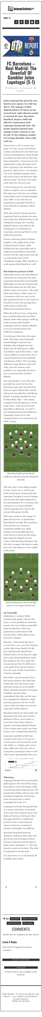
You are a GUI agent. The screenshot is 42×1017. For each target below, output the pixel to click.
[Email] (32, 22)
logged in (19, 947)
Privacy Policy (21, 999)
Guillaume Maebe (27, 88)
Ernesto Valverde (29, 919)
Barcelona (15, 919)
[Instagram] (27, 22)
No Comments (20, 91)
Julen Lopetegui (14, 923)
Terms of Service (21, 1001)
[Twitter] (21, 22)
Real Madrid (28, 923)
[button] (7, 18)
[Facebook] (16, 22)
